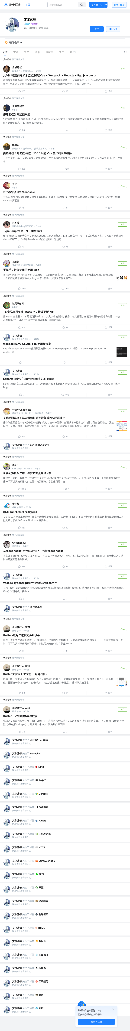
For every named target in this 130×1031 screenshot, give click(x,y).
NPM (41, 766)
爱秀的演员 (18, 106)
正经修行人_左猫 (21, 627)
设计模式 (43, 900)
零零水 (15, 145)
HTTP (42, 847)
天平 (14, 183)
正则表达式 (45, 833)
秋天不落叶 (18, 303)
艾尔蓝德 (7, 59)
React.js (43, 954)
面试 (41, 1008)
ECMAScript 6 (47, 860)
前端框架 (43, 914)
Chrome (43, 793)
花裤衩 (15, 261)
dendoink (35, 753)
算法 (41, 994)
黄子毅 (15, 503)
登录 (119, 4)
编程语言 (43, 807)
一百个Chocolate (21, 409)
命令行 (42, 780)
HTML (41, 927)
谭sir (14, 464)
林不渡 (15, 222)
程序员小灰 (36, 606)
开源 (41, 887)
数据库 (42, 941)
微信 (41, 874)
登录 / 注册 (96, 1021)
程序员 (42, 967)
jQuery (42, 820)
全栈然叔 (17, 67)
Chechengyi (19, 542)
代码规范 (43, 981)
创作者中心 (96, 4)
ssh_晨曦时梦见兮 (39, 444)
